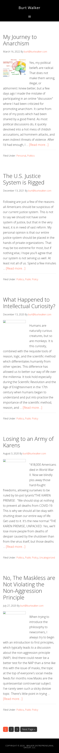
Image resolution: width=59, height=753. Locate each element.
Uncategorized (47, 557)
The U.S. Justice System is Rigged (23, 179)
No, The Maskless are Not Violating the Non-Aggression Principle (29, 587)
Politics (31, 155)
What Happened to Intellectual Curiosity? (29, 303)
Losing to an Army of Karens (28, 442)
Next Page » (28, 730)
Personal (21, 155)
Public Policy (31, 279)
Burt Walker (29, 7)
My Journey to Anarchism (20, 40)
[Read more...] (39, 145)
